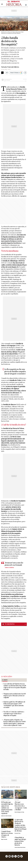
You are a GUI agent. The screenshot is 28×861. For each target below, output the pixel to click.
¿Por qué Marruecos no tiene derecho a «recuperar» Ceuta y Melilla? (21, 806)
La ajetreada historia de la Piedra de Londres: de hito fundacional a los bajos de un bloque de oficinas (21, 825)
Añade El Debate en (15, 72)
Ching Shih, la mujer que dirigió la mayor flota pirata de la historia (20, 841)
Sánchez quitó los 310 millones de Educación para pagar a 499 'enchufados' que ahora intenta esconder (14, 704)
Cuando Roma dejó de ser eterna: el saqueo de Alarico (7, 834)
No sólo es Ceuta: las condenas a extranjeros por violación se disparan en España (13, 713)
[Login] (26, 5)
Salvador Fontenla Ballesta (10, 67)
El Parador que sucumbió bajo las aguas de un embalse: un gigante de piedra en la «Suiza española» (7, 807)
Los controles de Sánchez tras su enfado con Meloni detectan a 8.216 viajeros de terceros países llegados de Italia (14, 686)
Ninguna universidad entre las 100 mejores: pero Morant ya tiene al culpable (14, 695)
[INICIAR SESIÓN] (26, 5)
